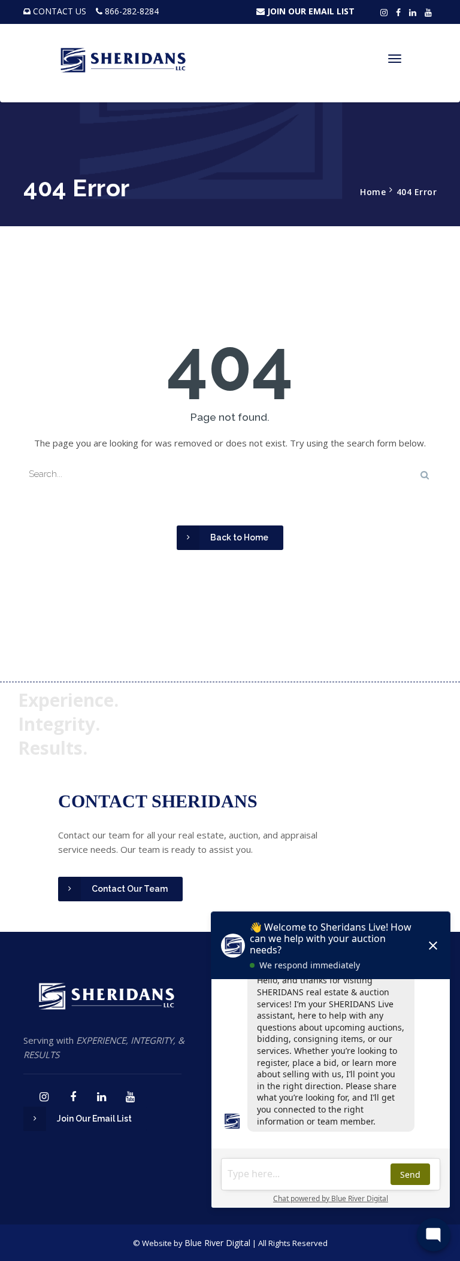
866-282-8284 (132, 11)
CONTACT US (59, 11)
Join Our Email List (94, 1118)
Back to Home (239, 537)
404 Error (417, 191)
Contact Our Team (130, 889)
